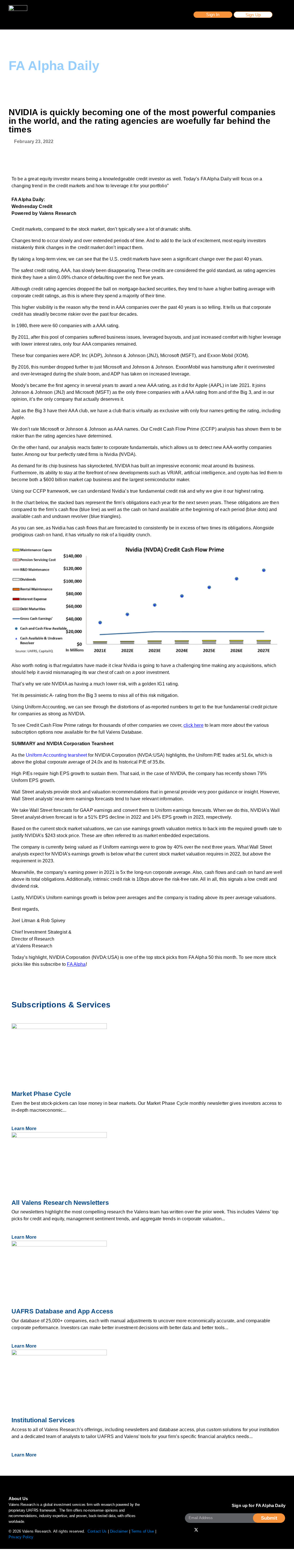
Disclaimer (119, 1531)
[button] (213, 14)
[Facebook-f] (203, 1529)
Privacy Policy (21, 1537)
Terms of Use (142, 1531)
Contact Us (97, 1531)
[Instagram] (211, 1529)
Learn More (24, 1128)
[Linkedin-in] (219, 1529)
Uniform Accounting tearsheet (56, 755)
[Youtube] (188, 1529)
